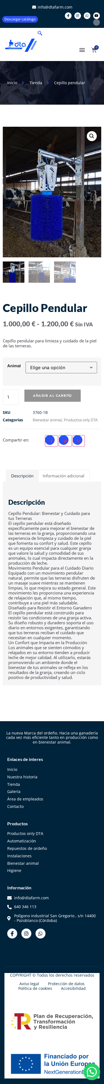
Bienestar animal (47, 420)
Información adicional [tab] (63, 475)
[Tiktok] (96, 22)
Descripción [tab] (22, 475)
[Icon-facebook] (68, 15)
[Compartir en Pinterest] (79, 441)
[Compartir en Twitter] (65, 441)
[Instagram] (77, 15)
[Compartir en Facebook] (51, 441)
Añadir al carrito (52, 395)
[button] (40, 33)
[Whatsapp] (87, 15)
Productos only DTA (81, 420)
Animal (14, 366)
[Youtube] (96, 15)
